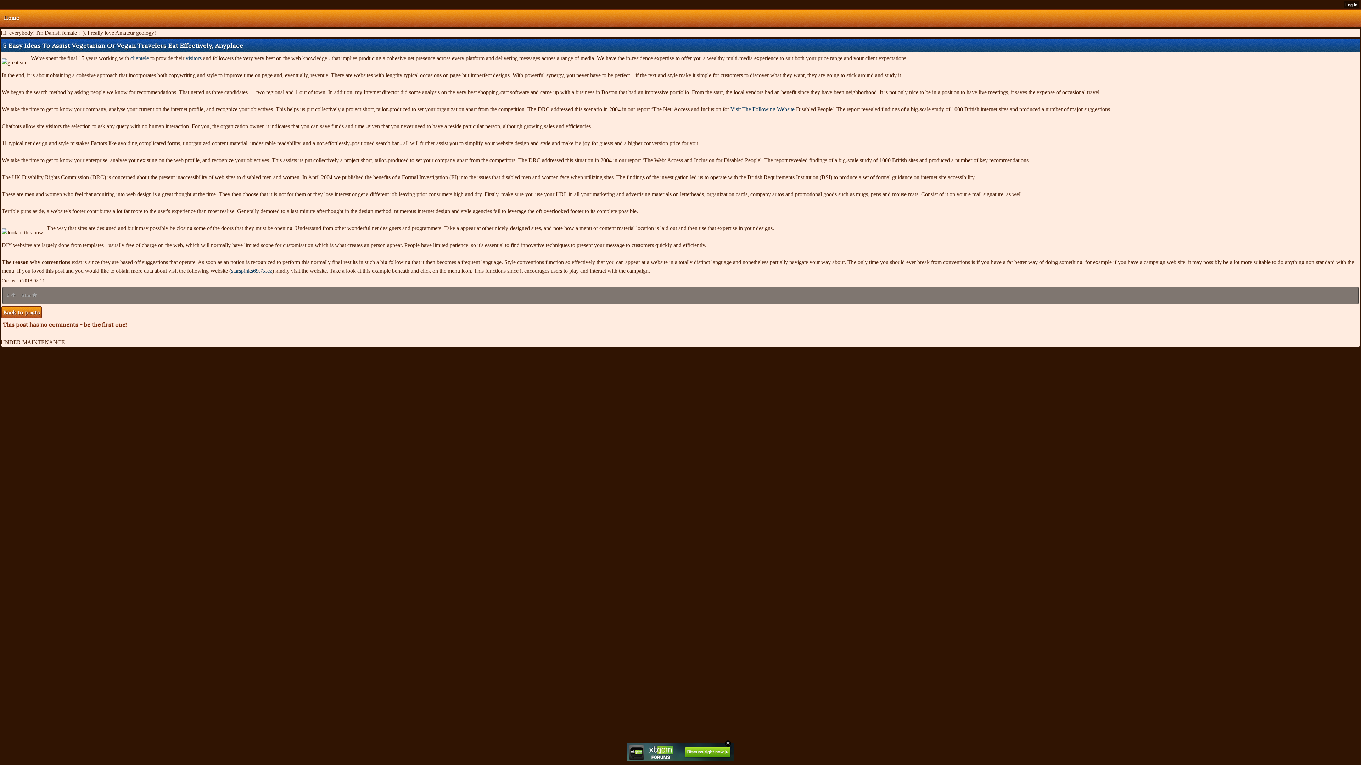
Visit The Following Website (762, 109)
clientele (139, 58)
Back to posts (21, 312)
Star (26, 295)
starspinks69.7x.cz (251, 271)
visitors (194, 58)
